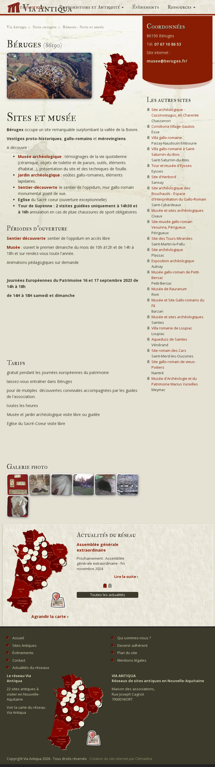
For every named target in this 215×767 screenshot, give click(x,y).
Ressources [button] (180, 7)
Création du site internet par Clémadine (120, 758)
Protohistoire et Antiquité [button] (90, 7)
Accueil (18, 637)
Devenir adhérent (132, 645)
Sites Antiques (24, 645)
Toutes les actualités (107, 594)
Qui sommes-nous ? (134, 637)
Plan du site (127, 652)
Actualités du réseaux (30, 667)
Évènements (145, 7)
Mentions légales (131, 660)
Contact (18, 660)
